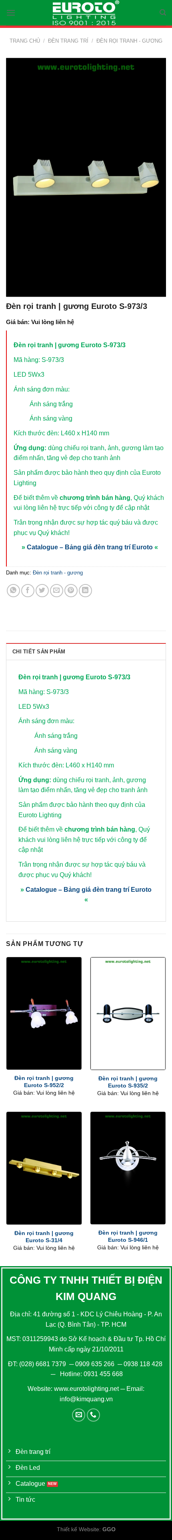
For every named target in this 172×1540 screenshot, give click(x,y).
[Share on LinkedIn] (85, 590)
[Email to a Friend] (56, 590)
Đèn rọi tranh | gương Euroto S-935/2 (128, 1082)
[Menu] (11, 12)
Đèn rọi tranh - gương (129, 41)
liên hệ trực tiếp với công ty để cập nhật (93, 507)
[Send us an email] (78, 1415)
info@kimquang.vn (86, 1399)
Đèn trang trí (68, 41)
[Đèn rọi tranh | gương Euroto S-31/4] (44, 1168)
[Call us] (93, 1415)
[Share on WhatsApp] (13, 590)
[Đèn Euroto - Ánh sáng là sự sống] (86, 13)
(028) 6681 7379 (43, 1364)
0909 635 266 (94, 1364)
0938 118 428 (143, 1364)
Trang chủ (25, 41)
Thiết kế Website (78, 1529)
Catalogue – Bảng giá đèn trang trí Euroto (90, 547)
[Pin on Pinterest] (71, 590)
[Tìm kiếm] (163, 12)
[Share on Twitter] (42, 590)
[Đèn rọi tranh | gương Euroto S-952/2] (44, 1013)
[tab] (86, 651)
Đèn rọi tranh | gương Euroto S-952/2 (44, 1081)
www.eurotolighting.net (86, 1388)
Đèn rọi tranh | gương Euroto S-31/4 (44, 1236)
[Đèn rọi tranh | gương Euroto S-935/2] (128, 1013)
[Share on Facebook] (27, 590)
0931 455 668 (103, 1374)
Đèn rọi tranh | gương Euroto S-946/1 (128, 1236)
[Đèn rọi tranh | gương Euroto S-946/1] (128, 1168)
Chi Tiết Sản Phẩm (38, 652)
